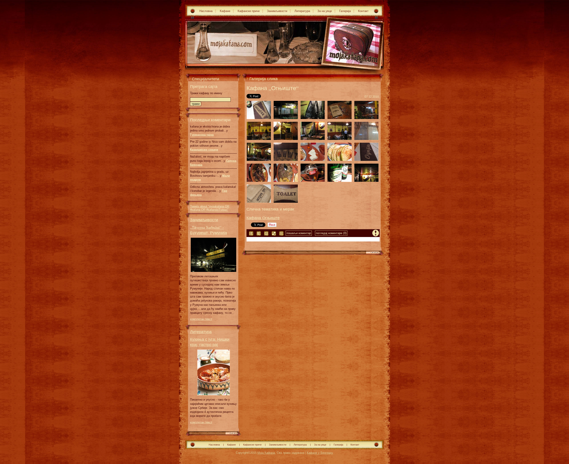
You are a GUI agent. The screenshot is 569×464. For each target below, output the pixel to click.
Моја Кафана (266, 452)
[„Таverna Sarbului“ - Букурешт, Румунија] (213, 273)
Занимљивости (277, 11)
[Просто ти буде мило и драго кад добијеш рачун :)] (258, 193)
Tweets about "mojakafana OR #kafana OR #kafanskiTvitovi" (209, 208)
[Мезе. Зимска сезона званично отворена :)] (312, 151)
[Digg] (281, 233)
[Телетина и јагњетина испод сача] (285, 172)
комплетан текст (201, 319)
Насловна (205, 11)
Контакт (363, 11)
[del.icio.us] (274, 233)
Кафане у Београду (320, 452)
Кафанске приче (249, 11)
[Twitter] (258, 233)
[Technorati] (266, 233)
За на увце (324, 11)
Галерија (345, 11)
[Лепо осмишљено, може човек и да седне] (339, 110)
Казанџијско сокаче (204, 149)
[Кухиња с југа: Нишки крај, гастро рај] (213, 396)
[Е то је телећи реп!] (258, 172)
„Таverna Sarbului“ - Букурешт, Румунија (208, 230)
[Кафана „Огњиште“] (258, 110)
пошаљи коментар (299, 233)
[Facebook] (251, 233)
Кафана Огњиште (263, 217)
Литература (302, 11)
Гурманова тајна (202, 134)
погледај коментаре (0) (331, 233)
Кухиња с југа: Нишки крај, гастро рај (209, 341)
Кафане (225, 11)
